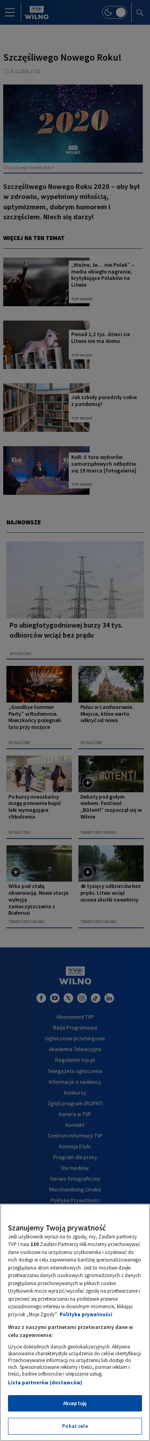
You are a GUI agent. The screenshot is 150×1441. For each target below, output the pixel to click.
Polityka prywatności (86, 1314)
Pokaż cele (75, 1426)
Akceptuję (75, 1403)
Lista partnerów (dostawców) (45, 1382)
